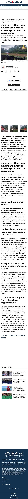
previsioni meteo (20, 89)
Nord (11, 89)
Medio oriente (10, 8)
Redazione (4, 482)
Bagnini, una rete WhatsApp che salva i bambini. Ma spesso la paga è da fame (18, 388)
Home (2, 19)
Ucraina (25, 8)
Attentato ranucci (18, 8)
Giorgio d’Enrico (9, 66)
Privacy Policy (14, 493)
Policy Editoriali (5, 479)
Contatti (3, 477)
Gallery (6, 19)
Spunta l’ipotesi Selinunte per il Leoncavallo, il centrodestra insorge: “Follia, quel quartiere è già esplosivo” (19, 373)
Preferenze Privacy (14, 497)
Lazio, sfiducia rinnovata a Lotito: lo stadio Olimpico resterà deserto (19, 381)
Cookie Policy (14, 495)
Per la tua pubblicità (6, 484)
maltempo (4, 89)
